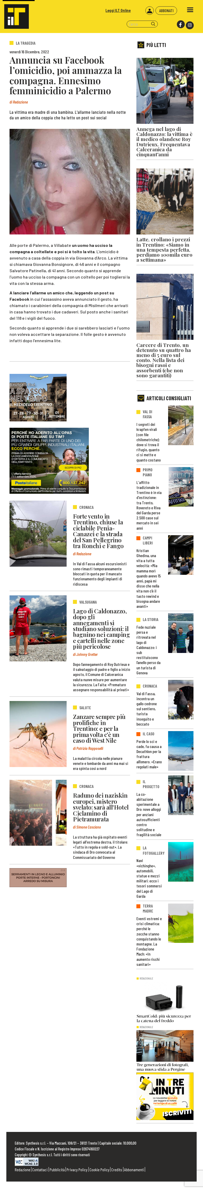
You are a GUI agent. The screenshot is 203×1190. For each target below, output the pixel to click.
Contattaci (40, 1169)
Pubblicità (57, 1169)
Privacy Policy (77, 1169)
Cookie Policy (99, 1169)
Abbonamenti (134, 1169)
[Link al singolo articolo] (38, 534)
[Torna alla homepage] (14, 14)
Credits (116, 1169)
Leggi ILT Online (118, 10)
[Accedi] (149, 10)
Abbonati (166, 10)
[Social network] (180, 24)
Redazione (22, 1169)
